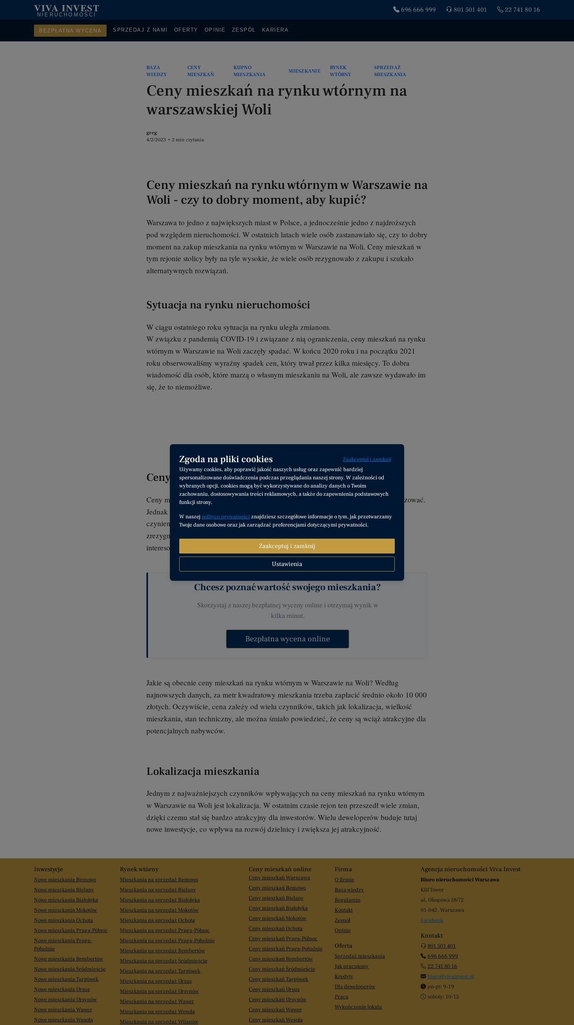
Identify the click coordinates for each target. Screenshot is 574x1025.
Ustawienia (287, 564)
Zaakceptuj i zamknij (367, 459)
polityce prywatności (225, 516)
